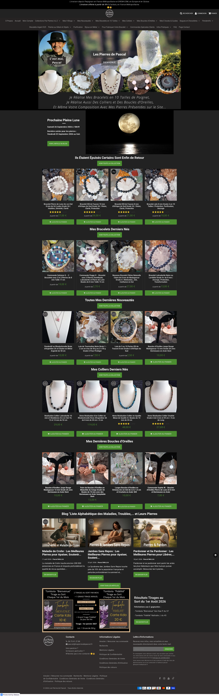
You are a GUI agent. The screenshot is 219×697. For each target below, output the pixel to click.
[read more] (130, 132)
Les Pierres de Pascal (57, 688)
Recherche (103, 646)
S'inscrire (169, 649)
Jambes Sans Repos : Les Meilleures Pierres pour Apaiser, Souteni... (107, 554)
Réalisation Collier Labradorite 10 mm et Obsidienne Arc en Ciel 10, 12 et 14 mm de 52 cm (58, 418)
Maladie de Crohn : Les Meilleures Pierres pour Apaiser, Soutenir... (63, 553)
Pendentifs (206, 21)
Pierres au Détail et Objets (58, 27)
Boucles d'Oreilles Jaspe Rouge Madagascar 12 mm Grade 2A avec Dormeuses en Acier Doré (160, 348)
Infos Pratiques (163, 27)
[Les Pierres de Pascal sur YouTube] (169, 679)
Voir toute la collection (109, 163)
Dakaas (16, 695)
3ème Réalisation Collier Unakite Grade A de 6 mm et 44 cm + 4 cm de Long (161, 418)
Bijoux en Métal (91, 27)
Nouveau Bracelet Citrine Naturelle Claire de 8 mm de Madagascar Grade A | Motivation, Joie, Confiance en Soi (126, 278)
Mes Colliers (127, 21)
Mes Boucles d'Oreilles (146, 21)
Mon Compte (28, 21)
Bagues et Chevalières (188, 21)
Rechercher (188, 13)
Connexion (201, 13)
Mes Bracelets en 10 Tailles (106, 21)
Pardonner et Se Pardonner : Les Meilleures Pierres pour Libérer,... (153, 553)
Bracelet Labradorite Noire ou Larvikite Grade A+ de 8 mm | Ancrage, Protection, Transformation (161, 278)
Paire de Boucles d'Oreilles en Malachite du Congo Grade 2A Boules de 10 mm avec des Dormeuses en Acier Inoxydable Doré (92, 492)
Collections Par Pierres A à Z (46, 21)
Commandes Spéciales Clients (142, 27)
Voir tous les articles (109, 585)
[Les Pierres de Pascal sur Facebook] (160, 679)
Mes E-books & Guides (169, 21)
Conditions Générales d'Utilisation (113, 663)
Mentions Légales (106, 650)
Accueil (18, 21)
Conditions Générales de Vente (112, 659)
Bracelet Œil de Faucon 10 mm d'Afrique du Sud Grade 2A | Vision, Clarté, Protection (92, 206)
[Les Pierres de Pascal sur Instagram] (164, 679)
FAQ (175, 27)
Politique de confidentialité (161, 658)
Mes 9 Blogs (68, 21)
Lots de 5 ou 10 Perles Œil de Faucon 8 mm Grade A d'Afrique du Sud (126, 348)
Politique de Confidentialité (110, 654)
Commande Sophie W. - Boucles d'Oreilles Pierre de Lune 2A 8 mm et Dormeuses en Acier (161, 490)
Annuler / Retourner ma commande (113, 641)
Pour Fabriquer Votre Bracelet (113, 27)
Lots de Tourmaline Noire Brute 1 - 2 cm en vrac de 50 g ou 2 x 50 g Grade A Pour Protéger (92, 348)
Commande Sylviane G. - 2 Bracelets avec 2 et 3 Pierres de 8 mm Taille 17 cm (58, 277)
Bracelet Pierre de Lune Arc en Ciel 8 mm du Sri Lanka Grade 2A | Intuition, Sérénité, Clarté (58, 206)
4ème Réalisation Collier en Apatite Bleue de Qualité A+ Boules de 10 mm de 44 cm (126, 418)
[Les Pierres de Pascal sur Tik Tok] (173, 679)
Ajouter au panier (59, 222)
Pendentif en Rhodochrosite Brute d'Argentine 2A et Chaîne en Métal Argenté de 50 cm (58, 348)
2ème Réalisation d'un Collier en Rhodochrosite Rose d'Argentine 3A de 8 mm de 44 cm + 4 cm (92, 418)
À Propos (9, 21)
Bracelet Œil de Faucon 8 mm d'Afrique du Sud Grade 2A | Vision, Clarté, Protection (126, 206)
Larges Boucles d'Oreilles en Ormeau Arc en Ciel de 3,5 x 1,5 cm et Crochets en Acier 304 (126, 490)
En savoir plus (50, 575)
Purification (78, 27)
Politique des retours (108, 667)
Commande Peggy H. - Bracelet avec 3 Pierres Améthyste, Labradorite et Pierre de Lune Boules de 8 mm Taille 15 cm (92, 278)
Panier (214, 13)
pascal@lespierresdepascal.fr (80, 644)
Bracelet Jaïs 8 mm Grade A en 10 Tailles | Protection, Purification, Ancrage (161, 206)
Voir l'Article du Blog (58, 144)
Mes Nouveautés (84, 21)
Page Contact (184, 27)
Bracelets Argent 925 (37, 27)
